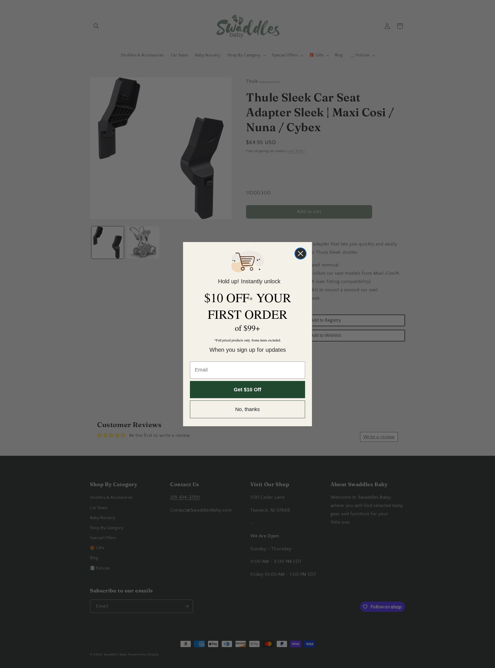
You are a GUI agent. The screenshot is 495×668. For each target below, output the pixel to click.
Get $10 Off (247, 389)
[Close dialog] (300, 253)
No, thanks (247, 409)
